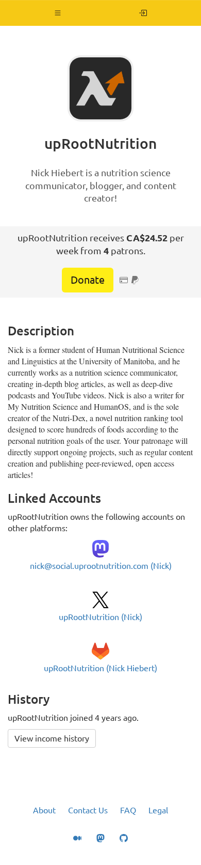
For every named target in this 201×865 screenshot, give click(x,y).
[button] (58, 13)
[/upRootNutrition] (143, 13)
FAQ (128, 810)
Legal (158, 810)
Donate (88, 280)
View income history (51, 738)
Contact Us (88, 810)
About (44, 810)
